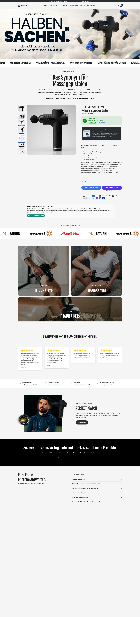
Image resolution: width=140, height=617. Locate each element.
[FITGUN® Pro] (43, 271)
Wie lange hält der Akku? (78, 479)
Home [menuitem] (44, 5)
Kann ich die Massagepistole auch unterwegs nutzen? (86, 483)
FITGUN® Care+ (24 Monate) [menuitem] (88, 5)
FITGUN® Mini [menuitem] (63, 5)
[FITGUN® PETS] (70, 309)
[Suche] (114, 5)
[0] (120, 5)
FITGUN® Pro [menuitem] (53, 5)
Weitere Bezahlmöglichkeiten (112, 190)
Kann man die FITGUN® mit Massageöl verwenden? (86, 502)
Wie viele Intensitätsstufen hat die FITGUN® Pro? (85, 488)
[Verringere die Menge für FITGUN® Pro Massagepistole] (82, 181)
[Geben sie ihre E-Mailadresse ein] (83, 458)
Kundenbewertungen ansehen (36, 215)
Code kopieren (101, 122)
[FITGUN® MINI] (96, 271)
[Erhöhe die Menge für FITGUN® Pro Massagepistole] (88, 181)
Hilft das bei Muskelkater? (79, 493)
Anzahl (83, 178)
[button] (82, 422)
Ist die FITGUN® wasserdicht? (80, 497)
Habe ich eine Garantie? (78, 474)
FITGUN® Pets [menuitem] (74, 5)
